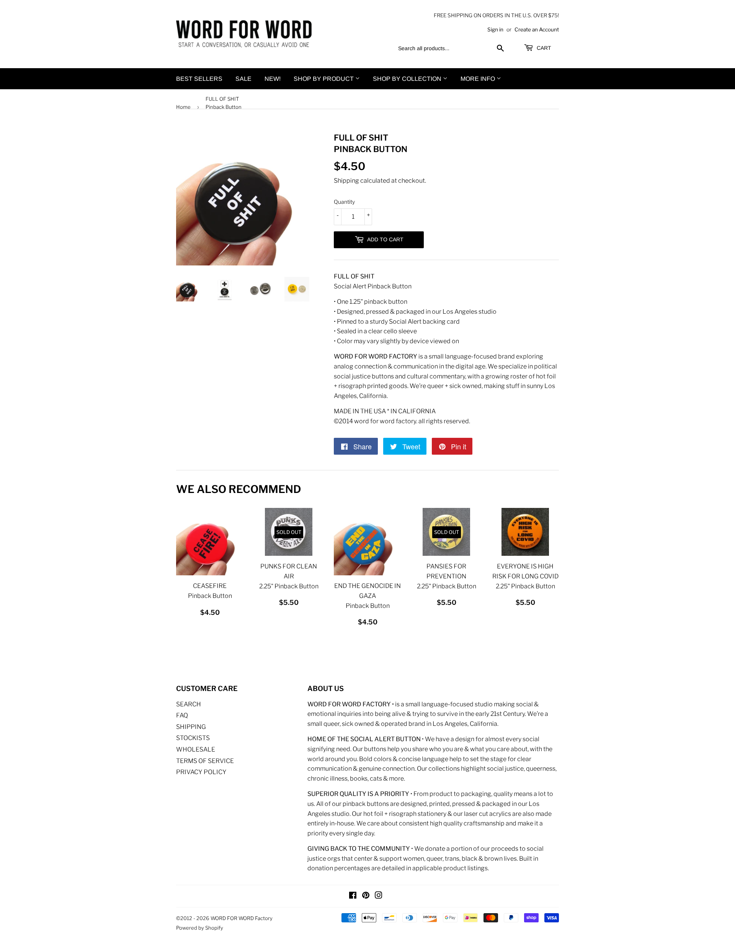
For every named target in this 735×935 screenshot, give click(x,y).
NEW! (273, 78)
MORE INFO (479, 78)
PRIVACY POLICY (201, 772)
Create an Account (536, 29)
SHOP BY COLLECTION (408, 78)
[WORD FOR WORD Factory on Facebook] (353, 896)
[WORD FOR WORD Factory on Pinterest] (366, 896)
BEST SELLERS (199, 78)
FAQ (182, 715)
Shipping (346, 180)
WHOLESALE (195, 749)
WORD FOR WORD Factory (242, 918)
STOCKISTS (193, 738)
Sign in (495, 29)
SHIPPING (191, 726)
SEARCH (188, 704)
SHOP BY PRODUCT (324, 78)
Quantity (344, 201)
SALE (243, 78)
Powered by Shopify (199, 928)
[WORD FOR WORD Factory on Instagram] (378, 896)
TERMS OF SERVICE (205, 761)
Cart (543, 48)
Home (183, 107)
